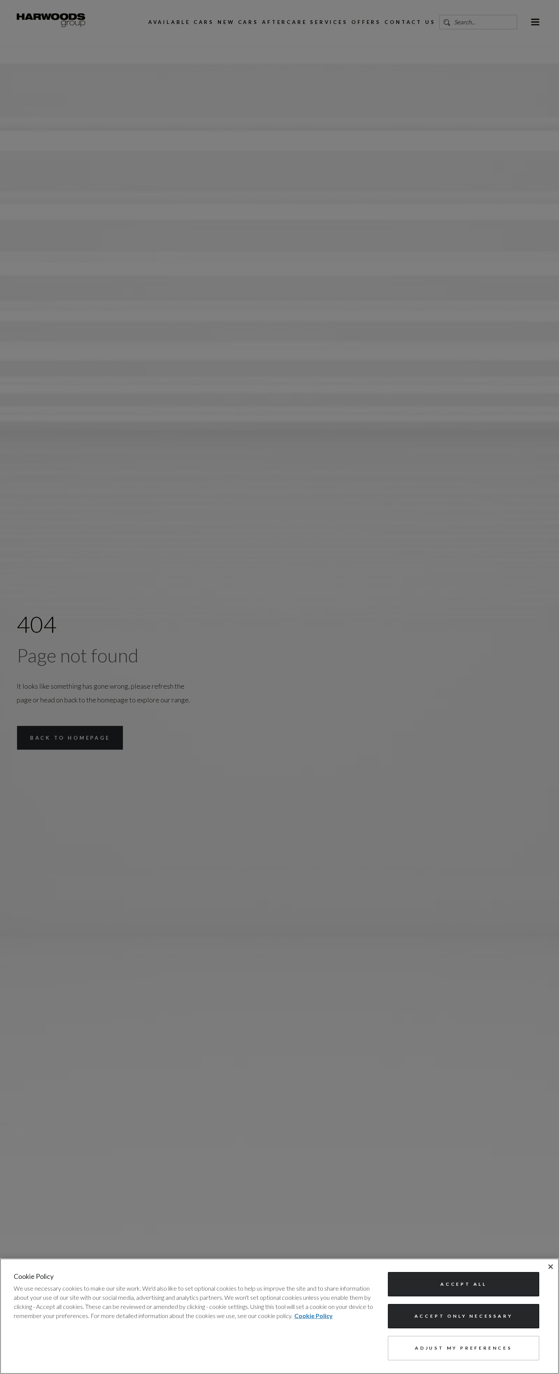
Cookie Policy (313, 1315)
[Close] (550, 1266)
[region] (279, 1316)
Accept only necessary (463, 1316)
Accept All (463, 1284)
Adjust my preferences (463, 1348)
